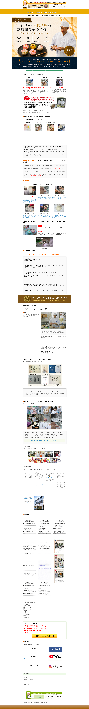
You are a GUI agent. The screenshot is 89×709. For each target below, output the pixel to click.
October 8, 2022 (60, 494)
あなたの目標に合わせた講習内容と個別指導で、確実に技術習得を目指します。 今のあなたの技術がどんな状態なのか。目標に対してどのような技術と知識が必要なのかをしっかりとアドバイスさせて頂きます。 (30, 200)
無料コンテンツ (56, 12)
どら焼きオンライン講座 (29, 12)
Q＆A (42, 12)
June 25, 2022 (26, 502)
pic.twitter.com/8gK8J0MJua (40, 481)
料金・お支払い (50, 12)
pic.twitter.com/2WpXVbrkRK (51, 477)
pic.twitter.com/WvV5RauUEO (62, 489)
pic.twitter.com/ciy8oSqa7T (28, 498)
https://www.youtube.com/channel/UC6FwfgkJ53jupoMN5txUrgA (33, 658)
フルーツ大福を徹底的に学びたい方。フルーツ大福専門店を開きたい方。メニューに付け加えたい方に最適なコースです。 (59, 216)
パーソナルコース (37, 12)
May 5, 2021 (48, 481)
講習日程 (45, 12)
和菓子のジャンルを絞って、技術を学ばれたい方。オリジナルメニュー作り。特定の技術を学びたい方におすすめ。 (29, 216)
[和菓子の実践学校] (44, 4)
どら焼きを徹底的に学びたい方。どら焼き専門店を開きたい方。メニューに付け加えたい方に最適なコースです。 (44, 216)
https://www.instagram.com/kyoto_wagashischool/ (33, 666)
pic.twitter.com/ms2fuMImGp (29, 479)
